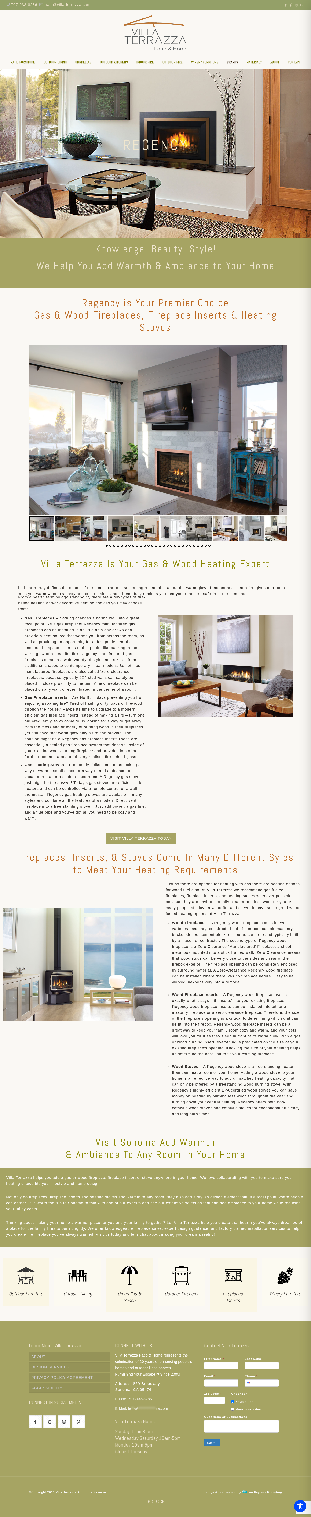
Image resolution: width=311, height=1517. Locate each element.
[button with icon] (35, 1421)
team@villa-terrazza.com (67, 5)
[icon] (301, 5)
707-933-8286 (24, 5)
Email (209, 1376)
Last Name (253, 1359)
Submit (212, 1442)
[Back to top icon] (290, 1508)
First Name (214, 1359)
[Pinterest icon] (291, 5)
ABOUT (38, 1357)
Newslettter (244, 1401)
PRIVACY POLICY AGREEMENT (62, 1377)
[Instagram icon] (296, 5)
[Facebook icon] (286, 5)
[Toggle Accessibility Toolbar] (300, 1506)
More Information (248, 1409)
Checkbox (239, 1393)
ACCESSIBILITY (46, 1388)
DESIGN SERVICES (50, 1367)
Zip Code (212, 1393)
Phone (251, 1376)
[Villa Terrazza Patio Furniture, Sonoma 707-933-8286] (155, 33)
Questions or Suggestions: (226, 1416)
